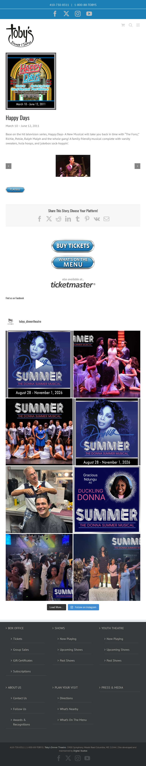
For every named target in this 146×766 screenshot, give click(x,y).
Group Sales (21, 649)
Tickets (17, 639)
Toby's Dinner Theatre (55, 747)
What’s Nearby (69, 709)
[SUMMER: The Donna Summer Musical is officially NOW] (106, 364)
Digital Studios (80, 750)
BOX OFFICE (16, 628)
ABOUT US (14, 687)
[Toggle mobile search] (131, 25)
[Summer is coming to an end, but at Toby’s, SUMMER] (39, 567)
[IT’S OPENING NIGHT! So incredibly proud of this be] (39, 431)
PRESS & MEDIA (112, 687)
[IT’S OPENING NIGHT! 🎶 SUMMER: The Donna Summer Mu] (106, 431)
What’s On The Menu (73, 720)
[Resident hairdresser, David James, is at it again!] (39, 499)
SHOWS (60, 628)
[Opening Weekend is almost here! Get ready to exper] (106, 567)
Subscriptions (22, 671)
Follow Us (19, 709)
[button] (8, 166)
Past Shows (67, 660)
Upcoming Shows (71, 649)
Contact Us (20, 698)
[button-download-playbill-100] (15, 188)
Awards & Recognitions (21, 722)
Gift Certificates (23, 660)
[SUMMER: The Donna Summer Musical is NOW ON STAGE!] (39, 364)
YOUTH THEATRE (113, 628)
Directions (66, 698)
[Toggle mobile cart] (123, 25)
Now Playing (68, 639)
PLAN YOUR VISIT (66, 687)
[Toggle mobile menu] (138, 25)
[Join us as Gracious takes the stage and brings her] (106, 499)
